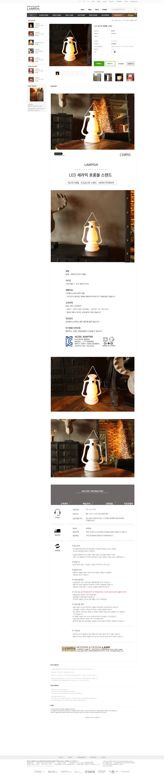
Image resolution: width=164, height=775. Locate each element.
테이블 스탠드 (118, 20)
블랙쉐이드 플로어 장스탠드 (35, 106)
